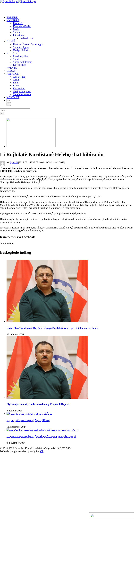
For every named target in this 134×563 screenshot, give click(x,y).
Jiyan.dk (14, 162)
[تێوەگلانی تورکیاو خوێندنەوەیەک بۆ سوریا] (29, 413)
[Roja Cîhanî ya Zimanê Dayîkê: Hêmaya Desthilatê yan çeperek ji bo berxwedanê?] (47, 321)
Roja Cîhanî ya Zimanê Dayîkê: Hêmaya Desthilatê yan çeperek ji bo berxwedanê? (52, 328)
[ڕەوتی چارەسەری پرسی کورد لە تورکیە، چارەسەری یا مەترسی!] (43, 429)
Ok (41, 451)
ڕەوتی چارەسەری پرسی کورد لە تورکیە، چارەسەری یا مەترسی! (41, 436)
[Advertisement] (38, 8)
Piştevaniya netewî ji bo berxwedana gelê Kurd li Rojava (38, 404)
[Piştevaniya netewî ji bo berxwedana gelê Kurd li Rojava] (47, 397)
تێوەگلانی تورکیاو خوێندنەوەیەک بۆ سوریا (28, 420)
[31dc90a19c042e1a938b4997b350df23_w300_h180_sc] (31, 146)
